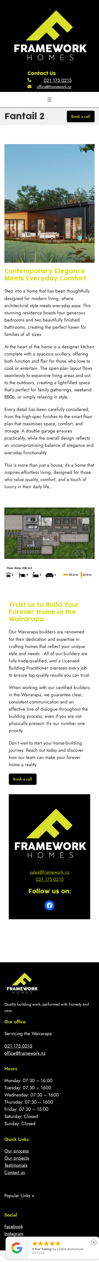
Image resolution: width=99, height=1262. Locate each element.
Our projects (16, 1158)
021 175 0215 (58, 80)
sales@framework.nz (50, 872)
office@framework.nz (54, 86)
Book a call (80, 116)
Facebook (13, 1226)
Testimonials (16, 1165)
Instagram (13, 1233)
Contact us (14, 1172)
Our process (16, 1150)
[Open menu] (49, 99)
